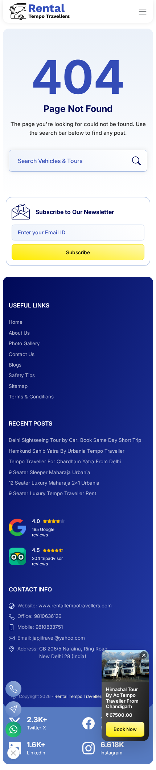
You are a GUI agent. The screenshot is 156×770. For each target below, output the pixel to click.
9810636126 (47, 616)
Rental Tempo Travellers (79, 696)
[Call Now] (13, 689)
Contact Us (21, 354)
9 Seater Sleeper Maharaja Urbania (49, 472)
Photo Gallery (24, 343)
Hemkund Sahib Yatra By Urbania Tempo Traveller (66, 451)
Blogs (15, 365)
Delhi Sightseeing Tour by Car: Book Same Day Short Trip (75, 440)
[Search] (136, 161)
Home (15, 322)
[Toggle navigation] (142, 11)
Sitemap (18, 386)
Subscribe (78, 252)
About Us (19, 333)
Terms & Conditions (31, 396)
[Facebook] (88, 723)
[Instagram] (88, 748)
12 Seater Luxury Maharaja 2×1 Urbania (54, 483)
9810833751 (49, 627)
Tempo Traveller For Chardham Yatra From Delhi (65, 461)
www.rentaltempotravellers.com (75, 605)
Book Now (125, 729)
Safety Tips (22, 375)
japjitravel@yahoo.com (59, 638)
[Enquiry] (13, 709)
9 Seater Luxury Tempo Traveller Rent (52, 493)
